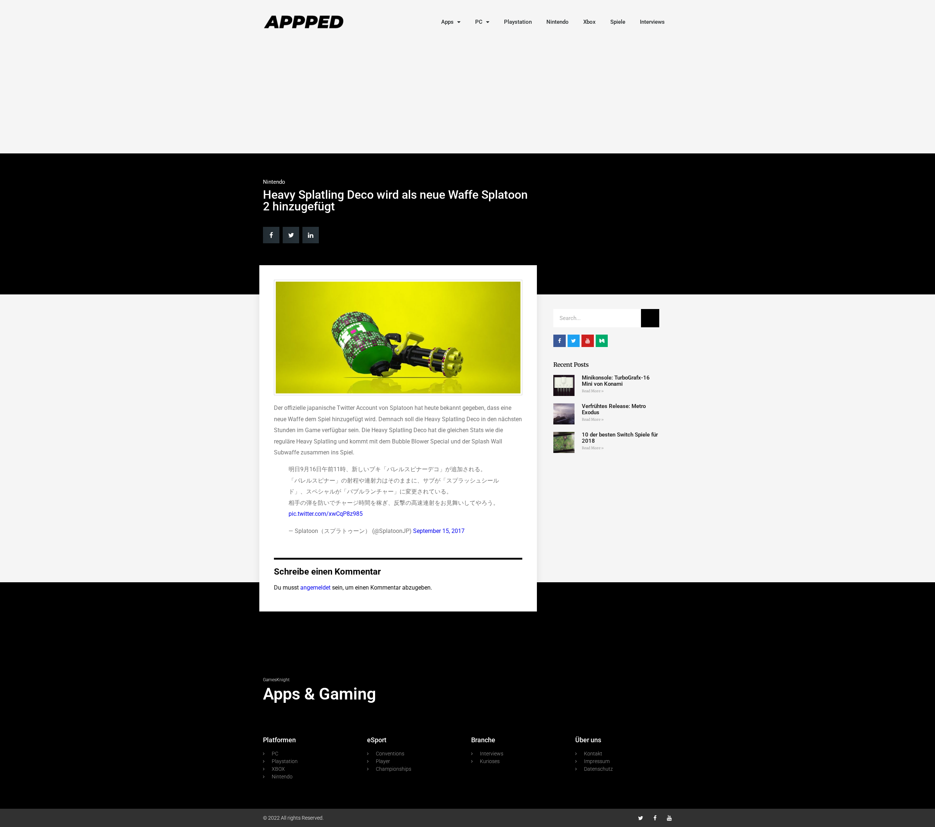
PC (478, 22)
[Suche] (650, 318)
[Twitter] (641, 818)
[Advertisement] (467, 95)
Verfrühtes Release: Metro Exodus (614, 409)
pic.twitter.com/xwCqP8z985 (326, 513)
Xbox (589, 22)
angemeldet (315, 587)
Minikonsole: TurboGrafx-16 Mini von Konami (616, 380)
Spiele (617, 22)
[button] (271, 235)
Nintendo (557, 22)
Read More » (593, 391)
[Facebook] (655, 818)
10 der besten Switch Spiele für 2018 (620, 437)
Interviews (652, 22)
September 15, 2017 (439, 530)
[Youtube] (669, 818)
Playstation (518, 22)
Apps (447, 22)
